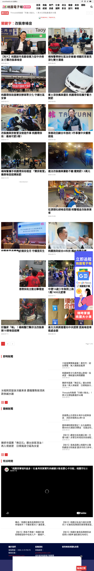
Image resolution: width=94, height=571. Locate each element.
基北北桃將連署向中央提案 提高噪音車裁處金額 (70, 329)
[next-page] (12, 344)
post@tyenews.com (43, 553)
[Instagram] (85, 1)
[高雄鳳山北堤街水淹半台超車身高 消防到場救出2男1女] (55, 417)
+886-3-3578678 (24, 550)
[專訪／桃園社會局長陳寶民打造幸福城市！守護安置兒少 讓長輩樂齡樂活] (8, 523)
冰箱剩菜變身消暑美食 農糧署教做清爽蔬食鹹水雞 (23, 392)
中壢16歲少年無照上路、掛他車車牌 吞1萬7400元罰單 (70, 291)
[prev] (87, 13)
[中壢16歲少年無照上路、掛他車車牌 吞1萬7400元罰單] (70, 273)
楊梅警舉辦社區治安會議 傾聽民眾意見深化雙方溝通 (70, 58)
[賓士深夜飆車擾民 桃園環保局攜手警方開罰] (70, 79)
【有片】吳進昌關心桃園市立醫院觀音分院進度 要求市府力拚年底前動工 (76, 446)
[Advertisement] (23, 201)
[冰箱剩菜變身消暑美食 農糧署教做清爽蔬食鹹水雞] (23, 374)
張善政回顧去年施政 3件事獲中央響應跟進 (69, 135)
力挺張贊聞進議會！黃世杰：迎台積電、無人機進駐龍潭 (76, 364)
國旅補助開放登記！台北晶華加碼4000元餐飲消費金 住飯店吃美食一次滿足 (76, 426)
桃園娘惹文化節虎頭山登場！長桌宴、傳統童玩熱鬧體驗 (76, 374)
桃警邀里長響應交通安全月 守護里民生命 (23, 252)
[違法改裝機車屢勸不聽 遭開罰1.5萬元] (70, 155)
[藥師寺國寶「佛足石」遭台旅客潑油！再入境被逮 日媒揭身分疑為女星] (55, 385)
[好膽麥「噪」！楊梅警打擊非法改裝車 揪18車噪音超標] (23, 311)
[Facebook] (82, 1)
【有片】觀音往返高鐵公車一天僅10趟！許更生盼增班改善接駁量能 (76, 436)
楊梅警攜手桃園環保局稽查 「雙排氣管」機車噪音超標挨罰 (23, 173)
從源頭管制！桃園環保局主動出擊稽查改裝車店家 (22, 291)
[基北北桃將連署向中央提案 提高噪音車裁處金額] (70, 311)
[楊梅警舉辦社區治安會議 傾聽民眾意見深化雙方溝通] (70, 41)
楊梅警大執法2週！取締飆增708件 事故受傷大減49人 (32, 13)
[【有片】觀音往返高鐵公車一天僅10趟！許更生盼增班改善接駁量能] (55, 437)
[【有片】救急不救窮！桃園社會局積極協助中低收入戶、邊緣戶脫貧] (8, 533)
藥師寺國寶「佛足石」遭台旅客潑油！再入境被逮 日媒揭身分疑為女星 (76, 384)
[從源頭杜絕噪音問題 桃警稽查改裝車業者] (70, 194)
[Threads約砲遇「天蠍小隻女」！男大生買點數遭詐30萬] (55, 395)
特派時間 (8, 461)
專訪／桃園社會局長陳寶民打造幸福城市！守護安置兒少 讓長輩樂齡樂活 (29, 523)
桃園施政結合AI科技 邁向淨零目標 (67, 250)
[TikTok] (87, 1)
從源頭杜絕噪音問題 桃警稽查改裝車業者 (70, 211)
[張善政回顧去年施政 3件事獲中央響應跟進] (70, 117)
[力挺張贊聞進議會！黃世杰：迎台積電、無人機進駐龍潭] (55, 365)
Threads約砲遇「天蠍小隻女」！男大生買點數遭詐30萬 (77, 393)
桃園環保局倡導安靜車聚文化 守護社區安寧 (23, 96)
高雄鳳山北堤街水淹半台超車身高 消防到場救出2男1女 (76, 416)
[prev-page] (2, 402)
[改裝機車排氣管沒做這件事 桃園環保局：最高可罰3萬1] (23, 117)
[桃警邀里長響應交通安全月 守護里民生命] (23, 235)
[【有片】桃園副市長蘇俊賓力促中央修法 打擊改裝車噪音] (23, 41)
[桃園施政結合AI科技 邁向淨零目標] (70, 235)
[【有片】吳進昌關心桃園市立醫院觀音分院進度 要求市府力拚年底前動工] (55, 447)
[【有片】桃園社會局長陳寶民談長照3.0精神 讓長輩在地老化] (55, 533)
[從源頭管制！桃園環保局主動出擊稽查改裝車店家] (23, 273)
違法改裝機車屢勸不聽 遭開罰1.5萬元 (69, 171)
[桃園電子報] (16, 7)
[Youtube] (90, 1)
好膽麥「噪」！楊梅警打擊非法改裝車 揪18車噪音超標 (22, 329)
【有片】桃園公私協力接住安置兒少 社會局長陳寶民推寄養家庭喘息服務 (76, 523)
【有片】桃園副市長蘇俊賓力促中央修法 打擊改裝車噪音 (22, 58)
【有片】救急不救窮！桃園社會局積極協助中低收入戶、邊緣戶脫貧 (29, 533)
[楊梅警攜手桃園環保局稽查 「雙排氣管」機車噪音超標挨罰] (23, 155)
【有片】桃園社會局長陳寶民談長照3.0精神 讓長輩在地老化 (76, 533)
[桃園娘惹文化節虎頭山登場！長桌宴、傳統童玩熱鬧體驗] (55, 375)
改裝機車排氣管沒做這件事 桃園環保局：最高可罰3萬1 (21, 135)
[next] (91, 13)
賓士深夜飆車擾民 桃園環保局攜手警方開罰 (70, 96)
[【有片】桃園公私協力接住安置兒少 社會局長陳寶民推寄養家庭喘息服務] (55, 523)
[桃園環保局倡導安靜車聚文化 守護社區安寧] (23, 79)
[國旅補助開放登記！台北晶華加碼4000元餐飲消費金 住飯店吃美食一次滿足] (55, 427)
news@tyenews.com (16, 555)
